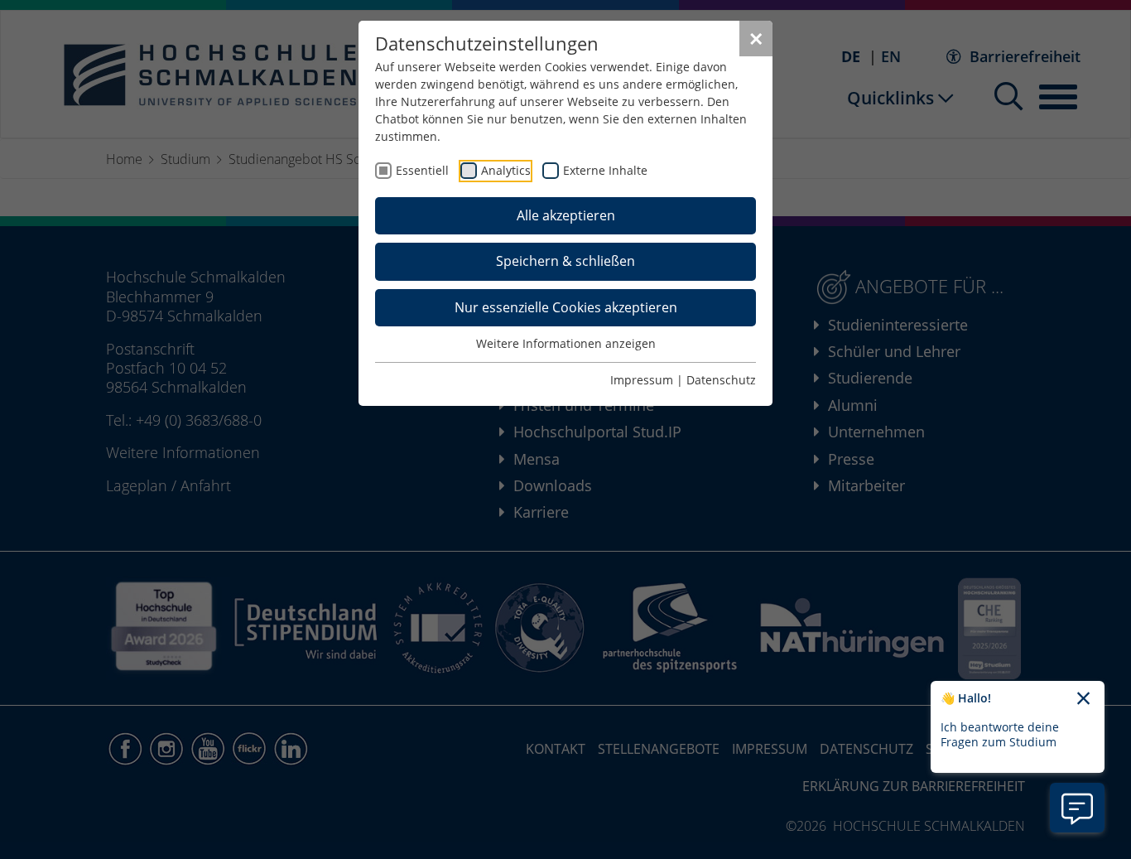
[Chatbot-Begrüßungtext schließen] (1083, 699)
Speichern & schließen (565, 261)
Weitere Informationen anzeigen (566, 343)
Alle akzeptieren (566, 215)
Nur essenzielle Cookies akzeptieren (566, 307)
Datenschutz (721, 380)
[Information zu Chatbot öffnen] (1077, 807)
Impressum (641, 380)
